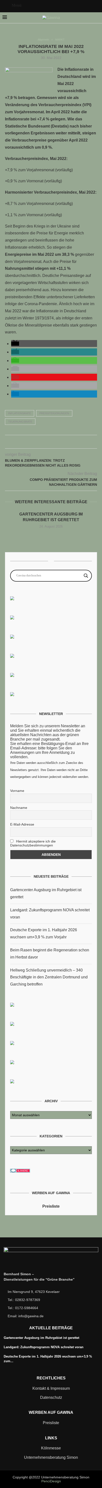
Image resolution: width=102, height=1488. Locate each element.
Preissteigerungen (54, 413)
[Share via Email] (61, 443)
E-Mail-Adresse (22, 824)
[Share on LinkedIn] (56, 443)
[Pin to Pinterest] (51, 443)
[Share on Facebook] (40, 443)
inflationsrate (19, 413)
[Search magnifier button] (85, 575)
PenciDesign (51, 1481)
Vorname (17, 791)
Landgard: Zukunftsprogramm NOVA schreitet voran (43, 1347)
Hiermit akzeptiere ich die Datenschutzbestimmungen (33, 843)
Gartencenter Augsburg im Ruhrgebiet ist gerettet (41, 1338)
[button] (15, 344)
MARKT (60, 39)
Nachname (18, 808)
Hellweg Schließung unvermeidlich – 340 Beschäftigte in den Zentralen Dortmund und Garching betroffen (49, 977)
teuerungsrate (20, 421)
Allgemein (43, 39)
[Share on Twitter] (46, 443)
